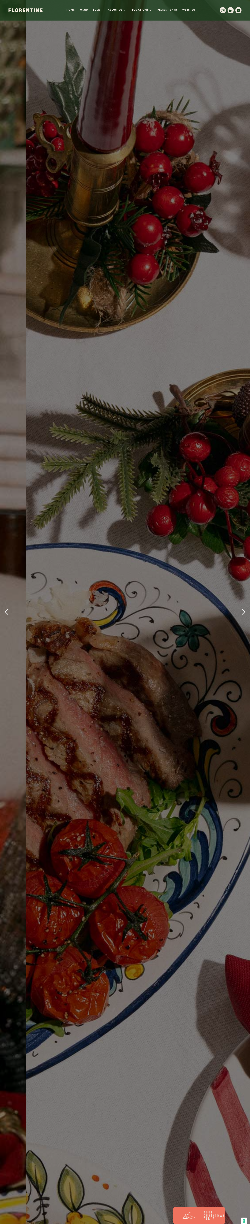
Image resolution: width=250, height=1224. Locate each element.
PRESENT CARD (167, 10)
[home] (26, 10)
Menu (84, 10)
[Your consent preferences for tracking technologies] (244, 1221)
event (97, 10)
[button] (116, 10)
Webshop (189, 10)
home (70, 10)
